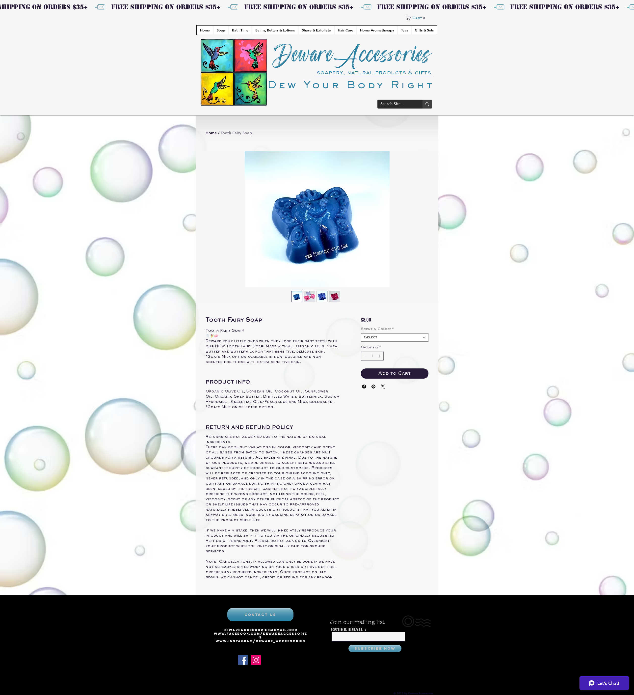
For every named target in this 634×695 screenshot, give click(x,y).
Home (211, 133)
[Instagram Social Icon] (256, 660)
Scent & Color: (377, 329)
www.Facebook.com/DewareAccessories (260, 635)
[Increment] (380, 356)
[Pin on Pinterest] (373, 386)
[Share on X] (383, 386)
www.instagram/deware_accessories (260, 641)
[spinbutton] (372, 356)
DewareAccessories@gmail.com (260, 630)
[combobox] (394, 337)
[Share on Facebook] (364, 386)
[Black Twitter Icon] (269, 660)
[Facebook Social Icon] (243, 660)
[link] (418, 18)
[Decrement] (365, 356)
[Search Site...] (427, 104)
